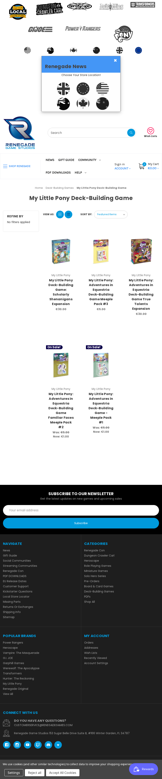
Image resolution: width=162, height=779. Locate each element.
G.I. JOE (8, 658)
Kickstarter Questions (17, 591)
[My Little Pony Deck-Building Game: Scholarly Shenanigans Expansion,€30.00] (61, 251)
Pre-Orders (91, 581)
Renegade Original (15, 689)
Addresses (91, 648)
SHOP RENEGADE (19, 166)
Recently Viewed (95, 658)
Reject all (34, 773)
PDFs (87, 597)
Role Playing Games (97, 566)
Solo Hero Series (95, 576)
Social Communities (17, 561)
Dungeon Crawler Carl (99, 556)
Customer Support (16, 586)
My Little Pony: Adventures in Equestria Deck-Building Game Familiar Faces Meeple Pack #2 (61, 410)
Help (79, 172)
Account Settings (96, 663)
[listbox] (111, 214)
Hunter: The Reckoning (18, 678)
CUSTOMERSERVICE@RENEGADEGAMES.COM (43, 725)
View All (8, 694)
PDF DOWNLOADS (58, 172)
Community (87, 160)
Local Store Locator (16, 597)
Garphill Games (13, 663)
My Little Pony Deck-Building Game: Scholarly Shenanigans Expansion (60, 292)
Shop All (89, 602)
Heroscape (91, 561)
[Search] (131, 133)
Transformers (12, 673)
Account (122, 166)
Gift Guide (66, 160)
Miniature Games (96, 571)
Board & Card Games (98, 586)
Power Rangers (13, 643)
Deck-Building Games (99, 591)
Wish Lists (150, 136)
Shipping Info (12, 612)
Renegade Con (13, 571)
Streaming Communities (20, 566)
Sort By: (86, 214)
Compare (71, 235)
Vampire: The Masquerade (21, 653)
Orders (88, 643)
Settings (14, 773)
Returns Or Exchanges (18, 607)
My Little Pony (12, 684)
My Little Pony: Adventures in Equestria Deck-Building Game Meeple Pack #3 (101, 292)
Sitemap (9, 617)
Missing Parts (12, 602)
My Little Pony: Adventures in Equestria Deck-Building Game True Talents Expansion (141, 294)
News (50, 160)
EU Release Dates (14, 581)
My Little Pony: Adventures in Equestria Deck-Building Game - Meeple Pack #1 (101, 408)
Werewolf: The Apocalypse (21, 668)
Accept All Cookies (62, 773)
